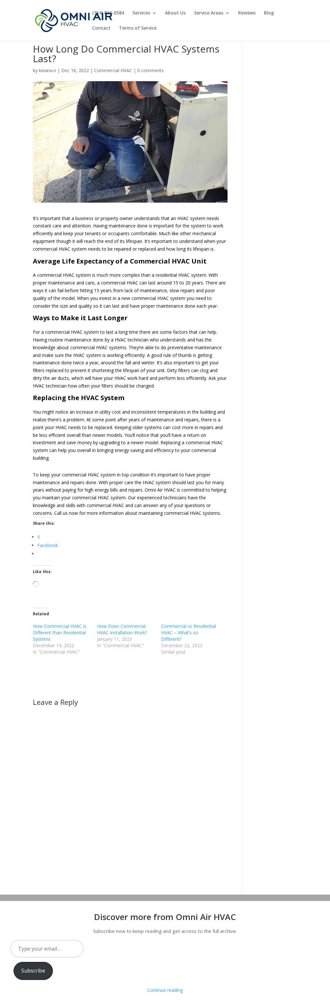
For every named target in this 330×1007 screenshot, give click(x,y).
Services (141, 13)
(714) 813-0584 (108, 13)
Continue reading (165, 990)
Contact (101, 28)
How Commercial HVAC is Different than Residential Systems (59, 632)
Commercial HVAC (113, 70)
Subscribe (33, 970)
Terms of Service (138, 28)
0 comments (150, 70)
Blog (269, 13)
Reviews (247, 13)
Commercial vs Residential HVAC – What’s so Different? (188, 632)
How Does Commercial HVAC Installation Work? (122, 629)
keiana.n (47, 70)
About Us (175, 13)
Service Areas (208, 13)
